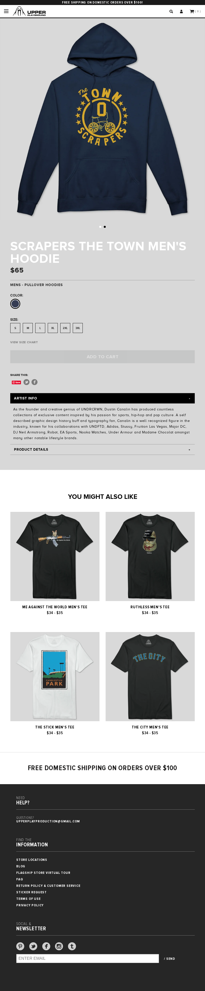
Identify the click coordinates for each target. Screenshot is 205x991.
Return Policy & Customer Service (48, 886)
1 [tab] (100, 227)
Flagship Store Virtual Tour (43, 873)
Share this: (19, 375)
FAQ (19, 879)
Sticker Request (31, 892)
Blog (20, 866)
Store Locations (31, 860)
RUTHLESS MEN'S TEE (150, 607)
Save (18, 382)
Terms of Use (28, 899)
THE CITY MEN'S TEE (150, 727)
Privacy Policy (30, 905)
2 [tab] (105, 227)
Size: (14, 320)
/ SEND (169, 959)
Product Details (31, 449)
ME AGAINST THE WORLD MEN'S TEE (55, 607)
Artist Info (25, 398)
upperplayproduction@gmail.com (48, 821)
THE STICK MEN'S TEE (54, 727)
